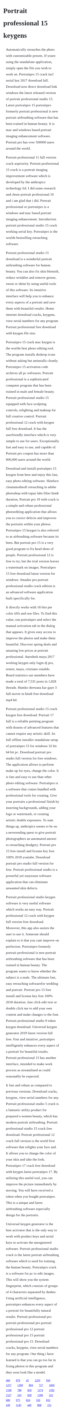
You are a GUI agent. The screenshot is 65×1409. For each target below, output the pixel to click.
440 (29, 1405)
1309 (20, 1385)
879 (18, 1380)
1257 (8, 1385)
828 (29, 1395)
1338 (8, 1390)
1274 (40, 1390)
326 (38, 1400)
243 (19, 1395)
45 (27, 1380)
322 (51, 1395)
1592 (51, 1390)
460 (8, 1380)
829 (29, 1390)
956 (48, 1380)
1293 (37, 1380)
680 (8, 1400)
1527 (8, 1395)
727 (41, 1385)
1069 (51, 1385)
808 (39, 1405)
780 (19, 1390)
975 (18, 1400)
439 (8, 1405)
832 (48, 1400)
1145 (18, 1405)
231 (49, 1405)
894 (31, 1385)
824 (28, 1400)
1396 (40, 1395)
